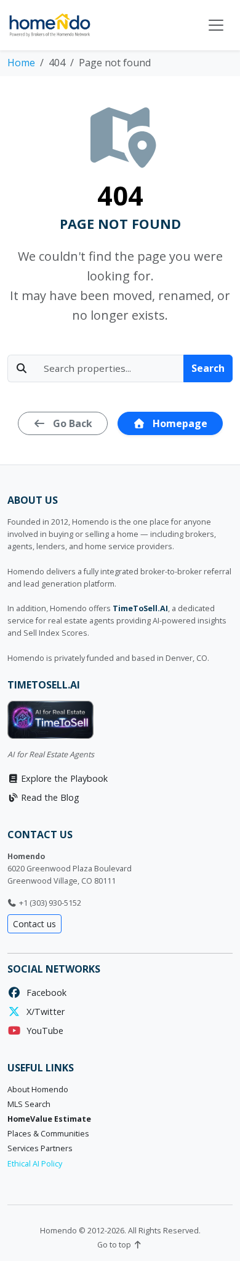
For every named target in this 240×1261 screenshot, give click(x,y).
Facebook (44, 992)
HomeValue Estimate (49, 1119)
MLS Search (28, 1104)
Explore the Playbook (63, 778)
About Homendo (37, 1089)
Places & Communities (48, 1133)
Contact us (34, 924)
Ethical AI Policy (34, 1164)
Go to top (115, 1245)
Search (208, 368)
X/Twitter (43, 1011)
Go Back (71, 423)
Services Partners (40, 1148)
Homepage (178, 423)
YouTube (42, 1030)
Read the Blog (48, 797)
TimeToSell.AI (140, 608)
